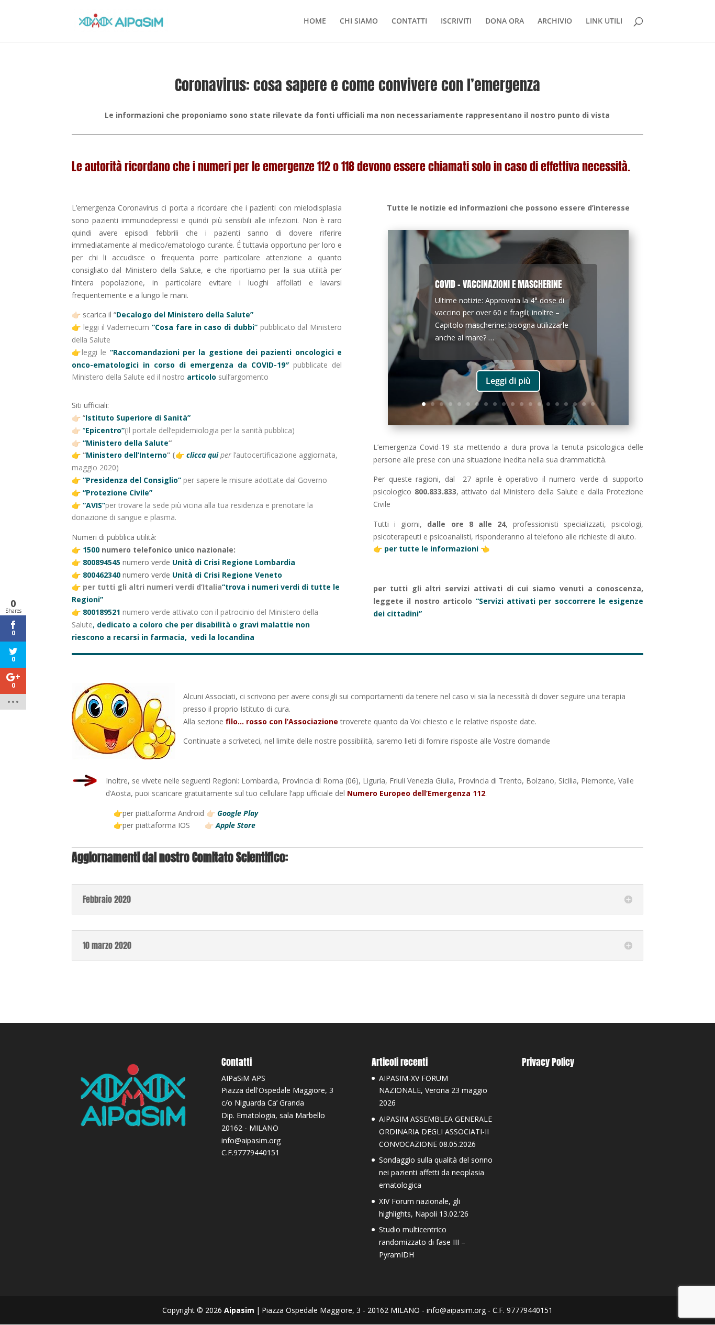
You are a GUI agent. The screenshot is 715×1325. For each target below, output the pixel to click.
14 (539, 404)
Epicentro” (105, 430)
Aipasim (239, 1310)
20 (593, 404)
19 (584, 404)
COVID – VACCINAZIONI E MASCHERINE (498, 284)
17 (566, 404)
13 (530, 404)
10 (504, 404)
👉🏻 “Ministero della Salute (120, 443)
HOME (315, 21)
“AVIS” (94, 505)
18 (575, 404)
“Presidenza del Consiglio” (133, 480)
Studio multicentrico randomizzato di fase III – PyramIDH (422, 1242)
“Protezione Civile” (117, 493)
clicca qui (203, 455)
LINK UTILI (604, 21)
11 (513, 404)
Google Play (237, 813)
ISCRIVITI (456, 21)
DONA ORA (504, 21)
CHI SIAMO (359, 21)
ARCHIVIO (555, 21)
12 (521, 404)
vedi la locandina (223, 637)
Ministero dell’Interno (126, 455)
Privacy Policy (548, 1062)
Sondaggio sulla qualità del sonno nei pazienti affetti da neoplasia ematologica (436, 1172)
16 (557, 404)
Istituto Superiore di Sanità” (138, 418)
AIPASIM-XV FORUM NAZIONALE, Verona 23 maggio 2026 (433, 1090)
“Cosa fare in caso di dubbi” (205, 327)
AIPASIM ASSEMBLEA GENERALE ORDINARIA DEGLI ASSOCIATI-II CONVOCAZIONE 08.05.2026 (435, 1131)
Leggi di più (508, 381)
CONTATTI (409, 21)
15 (548, 404)
